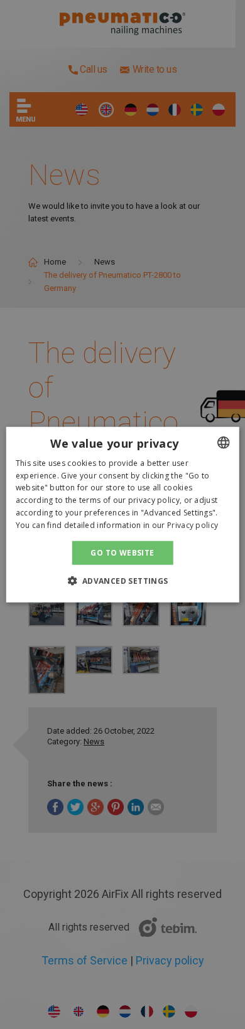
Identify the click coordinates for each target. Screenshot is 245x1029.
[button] (122, 580)
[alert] (122, 514)
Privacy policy (192, 525)
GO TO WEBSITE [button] (122, 552)
